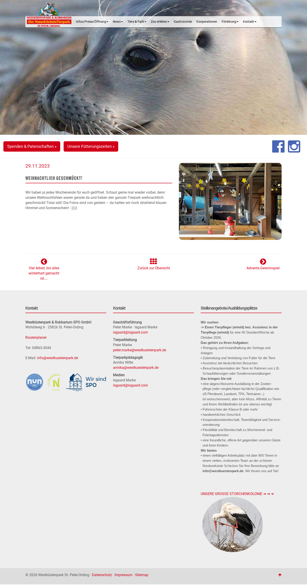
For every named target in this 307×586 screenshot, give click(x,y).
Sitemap (141, 575)
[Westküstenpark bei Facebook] (278, 146)
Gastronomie (183, 22)
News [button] (117, 22)
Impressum (123, 575)
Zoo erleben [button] (159, 22)
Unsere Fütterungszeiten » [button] (90, 146)
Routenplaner (36, 337)
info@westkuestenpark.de (57, 358)
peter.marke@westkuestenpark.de (139, 350)
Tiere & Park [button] (135, 22)
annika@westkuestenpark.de (135, 367)
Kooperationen (206, 22)
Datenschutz (102, 575)
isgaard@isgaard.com (130, 332)
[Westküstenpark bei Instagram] (294, 146)
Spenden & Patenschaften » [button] (31, 146)
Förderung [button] (229, 22)
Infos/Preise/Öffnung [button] (91, 22)
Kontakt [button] (248, 22)
